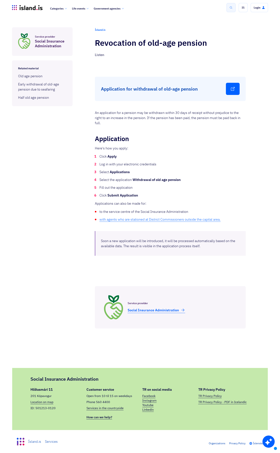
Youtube (148, 405)
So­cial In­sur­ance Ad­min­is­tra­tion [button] (153, 310)
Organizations (217, 443)
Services (51, 441)
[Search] (231, 7)
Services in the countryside (105, 408)
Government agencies (107, 8)
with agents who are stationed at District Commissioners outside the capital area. (160, 219)
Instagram (149, 400)
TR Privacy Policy (210, 396)
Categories (57, 8)
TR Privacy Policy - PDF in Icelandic (222, 402)
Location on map (41, 402)
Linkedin (148, 409)
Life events (78, 8)
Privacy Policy (237, 443)
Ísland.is (34, 441)
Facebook (148, 396)
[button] (243, 7)
